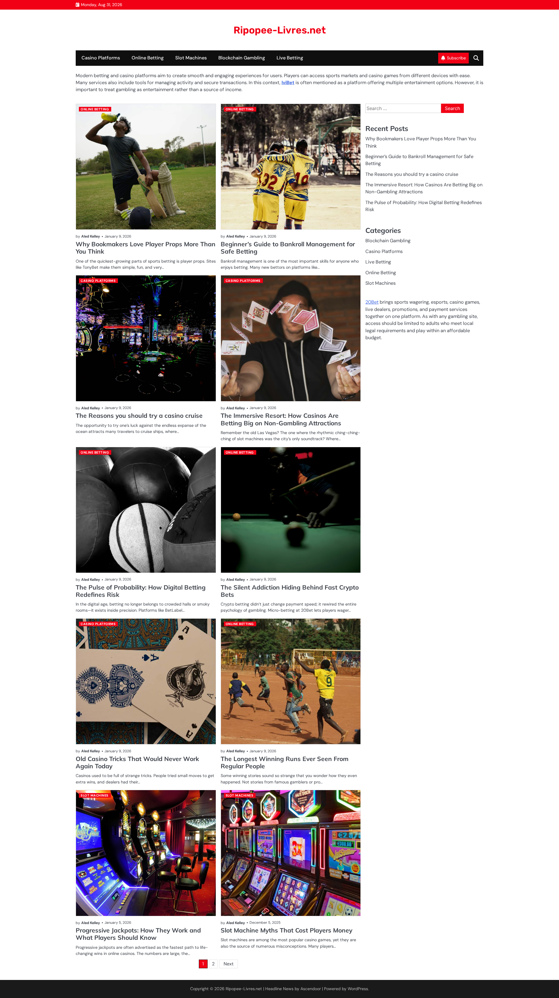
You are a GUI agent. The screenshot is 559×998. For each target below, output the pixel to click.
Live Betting (290, 58)
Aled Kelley (90, 236)
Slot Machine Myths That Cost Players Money (286, 930)
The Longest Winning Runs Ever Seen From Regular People (285, 762)
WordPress (358, 988)
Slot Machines (191, 58)
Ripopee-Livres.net (279, 30)
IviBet (288, 82)
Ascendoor (310, 988)
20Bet (371, 302)
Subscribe (456, 58)
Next (228, 964)
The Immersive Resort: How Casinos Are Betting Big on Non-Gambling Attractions (281, 419)
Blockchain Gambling (241, 58)
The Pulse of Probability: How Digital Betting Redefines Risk (141, 590)
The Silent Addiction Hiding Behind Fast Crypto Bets (290, 590)
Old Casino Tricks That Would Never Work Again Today (137, 762)
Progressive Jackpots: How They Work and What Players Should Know (138, 933)
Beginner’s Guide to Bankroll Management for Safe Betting (288, 247)
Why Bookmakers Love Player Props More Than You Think (145, 247)
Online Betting (148, 58)
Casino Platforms (101, 58)
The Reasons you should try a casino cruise (139, 415)
